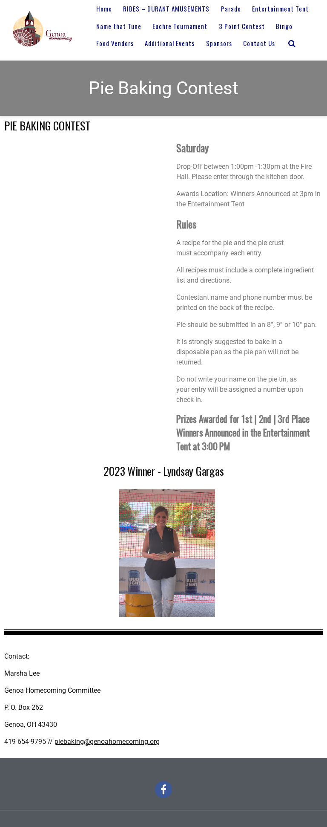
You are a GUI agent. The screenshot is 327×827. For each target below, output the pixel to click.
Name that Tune (118, 26)
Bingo (284, 26)
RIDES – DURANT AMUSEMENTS (166, 8)
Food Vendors (115, 43)
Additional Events (170, 43)
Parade (231, 8)
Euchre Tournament (179, 26)
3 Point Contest (242, 26)
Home (104, 8)
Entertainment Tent (280, 8)
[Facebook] (163, 789)
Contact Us (259, 43)
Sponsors (219, 43)
